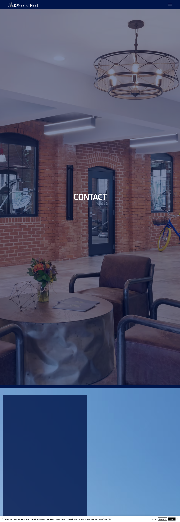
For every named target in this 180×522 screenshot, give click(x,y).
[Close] (178, 519)
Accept (172, 519)
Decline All (162, 519)
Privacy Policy (107, 519)
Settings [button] (154, 519)
